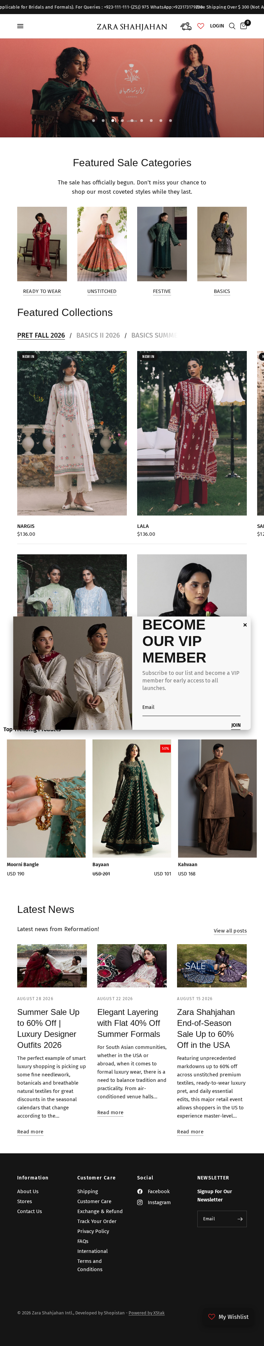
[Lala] (192, 433)
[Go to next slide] (244, 814)
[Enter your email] (240, 1219)
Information (32, 1178)
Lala (143, 526)
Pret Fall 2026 (41, 335)
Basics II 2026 (98, 335)
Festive (162, 291)
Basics (222, 291)
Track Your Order (97, 1221)
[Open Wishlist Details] (201, 26)
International (92, 1251)
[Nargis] (72, 433)
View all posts (230, 931)
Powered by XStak (147, 1312)
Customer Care (96, 1178)
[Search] (232, 26)
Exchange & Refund (100, 1211)
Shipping (87, 1191)
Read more (30, 1132)
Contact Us (29, 1211)
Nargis (25, 526)
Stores (24, 1201)
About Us (27, 1191)
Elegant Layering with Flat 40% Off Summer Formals (128, 1023)
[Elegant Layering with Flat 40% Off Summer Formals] (132, 966)
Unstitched (102, 291)
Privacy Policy (93, 1231)
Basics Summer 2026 (164, 335)
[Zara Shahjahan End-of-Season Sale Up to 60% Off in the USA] (212, 966)
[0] (242, 26)
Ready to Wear (42, 291)
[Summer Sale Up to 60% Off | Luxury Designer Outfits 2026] (52, 966)
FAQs (82, 1241)
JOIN (236, 725)
